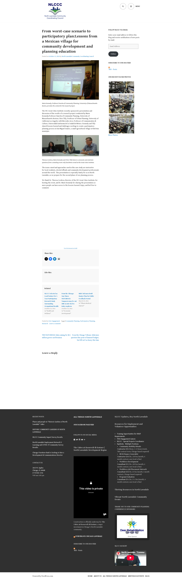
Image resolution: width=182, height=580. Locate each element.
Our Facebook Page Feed (84, 425)
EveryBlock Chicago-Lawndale (89, 536)
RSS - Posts (112, 69)
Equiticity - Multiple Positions (128, 444)
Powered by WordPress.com (43, 576)
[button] (127, 532)
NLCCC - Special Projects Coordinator (130, 441)
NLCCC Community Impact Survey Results (48, 437)
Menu (137, 6)
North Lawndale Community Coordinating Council (78, 56)
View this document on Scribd (70, 248)
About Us (98, 576)
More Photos (113, 135)
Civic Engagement (54, 321)
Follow (113, 54)
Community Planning (72, 321)
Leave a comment (55, 323)
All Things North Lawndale (88, 417)
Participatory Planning (87, 321)
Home (90, 576)
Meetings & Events (136, 576)
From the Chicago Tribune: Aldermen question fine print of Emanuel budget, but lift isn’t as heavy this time (85, 337)
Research (45, 323)
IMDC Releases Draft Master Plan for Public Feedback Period (86, 296)
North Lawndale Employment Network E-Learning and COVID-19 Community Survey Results (48, 444)
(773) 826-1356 (38, 473)
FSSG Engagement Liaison (126, 439)
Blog (147, 576)
